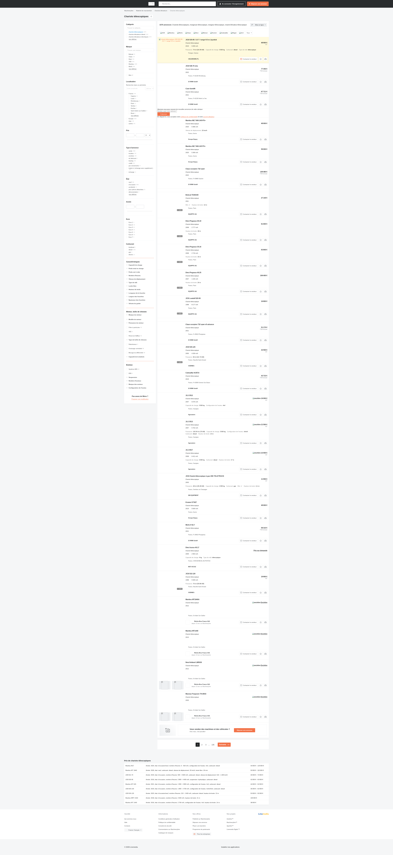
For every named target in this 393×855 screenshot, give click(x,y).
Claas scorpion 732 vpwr (195, 169)
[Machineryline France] (135, 4)
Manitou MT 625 (130, 784)
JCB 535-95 (129, 779)
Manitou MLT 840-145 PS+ (196, 146)
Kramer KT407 (191, 502)
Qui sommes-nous (130, 819)
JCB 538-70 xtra (192, 66)
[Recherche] (160, 4)
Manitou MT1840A (192, 599)
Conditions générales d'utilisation (169, 819)
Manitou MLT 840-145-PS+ (196, 120)
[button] (261, 59)
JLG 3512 (189, 395)
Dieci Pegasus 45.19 (193, 221)
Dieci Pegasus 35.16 (193, 247)
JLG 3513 (189, 421)
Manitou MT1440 (192, 631)
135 (213, 745)
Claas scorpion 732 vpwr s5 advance (200, 324)
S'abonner (163, 114)
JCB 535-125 (190, 347)
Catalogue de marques (165, 833)
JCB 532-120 (190, 574)
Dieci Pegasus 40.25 (193, 272)
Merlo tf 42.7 (190, 525)
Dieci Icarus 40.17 (192, 547)
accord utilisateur (208, 117)
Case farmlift (190, 88)
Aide (125, 822)
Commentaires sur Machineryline (169, 829)
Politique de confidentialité (166, 822)
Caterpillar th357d (192, 373)
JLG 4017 (189, 450)
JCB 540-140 (129, 789)
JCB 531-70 (129, 775)
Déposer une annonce (244, 730)
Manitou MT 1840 (131, 770)
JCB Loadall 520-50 (193, 298)
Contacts (127, 826)
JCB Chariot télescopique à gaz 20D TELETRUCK (205, 476)
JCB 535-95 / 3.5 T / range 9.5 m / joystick (201, 40)
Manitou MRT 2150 (131, 798)
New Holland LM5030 (194, 662)
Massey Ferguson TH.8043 (196, 694)
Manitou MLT (129, 766)
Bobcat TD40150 (192, 195)
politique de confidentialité (189, 117)
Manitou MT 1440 (131, 802)
